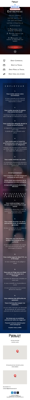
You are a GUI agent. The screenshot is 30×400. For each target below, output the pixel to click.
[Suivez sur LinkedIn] (12, 393)
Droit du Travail (16, 64)
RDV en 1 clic (15, 6)
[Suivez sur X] (18, 393)
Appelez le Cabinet (15, 9)
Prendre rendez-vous (15, 47)
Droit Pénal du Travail (16, 69)
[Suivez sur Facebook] (15, 393)
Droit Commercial (17, 60)
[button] (18, 351)
